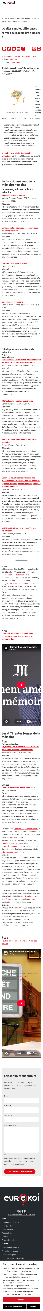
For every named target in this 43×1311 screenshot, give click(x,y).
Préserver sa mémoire (19, 583)
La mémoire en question (13, 852)
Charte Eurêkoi (8, 1229)
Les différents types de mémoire (16, 787)
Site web (8, 1115)
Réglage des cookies (13, 1306)
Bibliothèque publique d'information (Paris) (20, 56)
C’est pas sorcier (21, 976)
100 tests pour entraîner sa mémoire (17, 401)
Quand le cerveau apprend (13, 195)
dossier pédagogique (13, 846)
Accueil (4, 18)
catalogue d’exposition (11, 843)
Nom (7, 1096)
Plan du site (7, 1226)
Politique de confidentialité (21, 1294)
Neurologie (15, 62)
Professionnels (8, 1240)
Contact (5, 1236)
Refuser (33, 1306)
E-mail (7, 1106)
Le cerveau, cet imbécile (12, 302)
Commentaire (10, 1125)
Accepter (21, 1300)
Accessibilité (7, 1233)
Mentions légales (9, 1255)
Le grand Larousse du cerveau (15, 263)
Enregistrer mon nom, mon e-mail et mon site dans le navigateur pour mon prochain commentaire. (20, 1161)
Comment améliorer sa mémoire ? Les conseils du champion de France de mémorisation (18, 636)
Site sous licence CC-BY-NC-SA (21, 1214)
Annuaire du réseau (10, 1251)
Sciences (12, 18)
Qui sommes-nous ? (10, 1247)
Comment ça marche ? (11, 1222)
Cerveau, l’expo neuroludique (26, 829)
